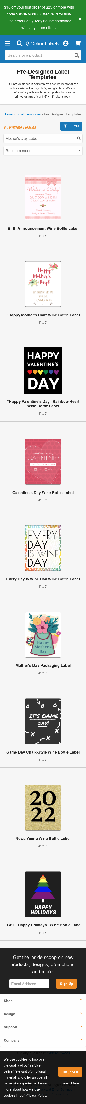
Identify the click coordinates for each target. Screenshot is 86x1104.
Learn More (70, 1083)
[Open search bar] (19, 43)
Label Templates (28, 114)
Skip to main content (17, 24)
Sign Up (66, 983)
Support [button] (10, 1026)
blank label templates (46, 92)
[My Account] (65, 43)
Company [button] (12, 1040)
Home (8, 114)
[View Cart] (77, 43)
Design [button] (9, 1013)
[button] (7, 43)
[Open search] (77, 55)
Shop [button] (8, 1000)
